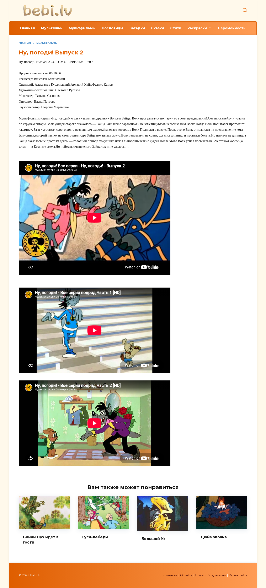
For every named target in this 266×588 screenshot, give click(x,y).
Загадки (137, 28)
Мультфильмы (82, 28)
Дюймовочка (214, 537)
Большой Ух (153, 538)
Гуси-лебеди (95, 537)
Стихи (175, 28)
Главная (27, 28)
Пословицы (112, 28)
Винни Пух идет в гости (41, 539)
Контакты (170, 575)
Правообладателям (210, 575)
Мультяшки (52, 28)
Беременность (231, 28)
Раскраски (197, 28)
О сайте (186, 575)
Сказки (157, 28)
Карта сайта (238, 575)
